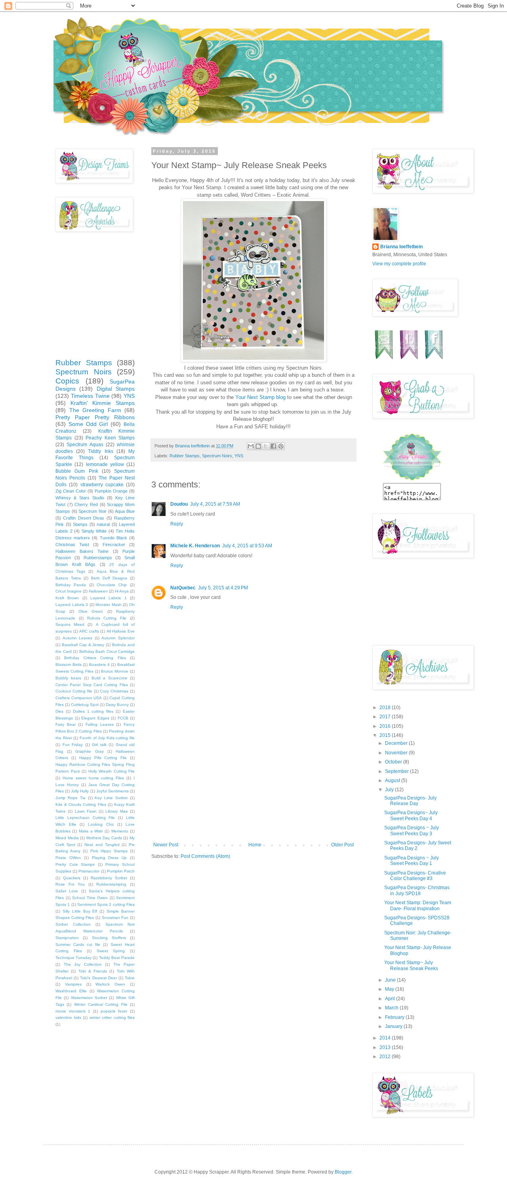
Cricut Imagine (68, 591)
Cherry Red (86, 504)
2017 (385, 716)
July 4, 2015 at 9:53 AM (247, 546)
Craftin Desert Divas (83, 518)
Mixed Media (67, 838)
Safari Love (66, 891)
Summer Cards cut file (77, 944)
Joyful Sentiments (112, 791)
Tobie (130, 978)
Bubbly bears (68, 678)
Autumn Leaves (78, 638)
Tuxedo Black (113, 537)
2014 (385, 1038)
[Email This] (251, 446)
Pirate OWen (68, 857)
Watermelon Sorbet (89, 997)
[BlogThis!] (258, 446)
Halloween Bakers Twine (82, 551)
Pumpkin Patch (121, 871)
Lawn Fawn (86, 811)
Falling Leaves (100, 724)
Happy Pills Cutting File (103, 758)
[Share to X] (266, 446)
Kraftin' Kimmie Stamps (103, 403)
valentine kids (68, 1017)
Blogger (343, 1172)
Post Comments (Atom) (205, 856)
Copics (67, 381)
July (390, 789)
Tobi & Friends (92, 971)
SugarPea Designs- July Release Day (410, 800)
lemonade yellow (105, 464)
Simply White (94, 531)
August (393, 780)
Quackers (71, 878)
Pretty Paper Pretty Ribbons (95, 417)
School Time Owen (90, 898)
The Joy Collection (83, 964)
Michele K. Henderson (195, 546)
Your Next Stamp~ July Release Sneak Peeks (411, 965)
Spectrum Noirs (217, 455)
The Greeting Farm (95, 410)
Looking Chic (101, 824)
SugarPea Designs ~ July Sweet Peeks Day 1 (411, 860)
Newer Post (165, 845)
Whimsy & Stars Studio (79, 497)
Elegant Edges (95, 718)
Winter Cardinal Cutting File (101, 1004)
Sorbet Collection (73, 924)
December (397, 743)
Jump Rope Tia (70, 798)
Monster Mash (108, 604)
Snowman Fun (115, 917)
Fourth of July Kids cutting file (107, 738)
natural (103, 524)
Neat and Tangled (101, 844)
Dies (59, 711)
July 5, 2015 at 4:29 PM (223, 588)
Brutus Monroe (114, 671)
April (390, 998)
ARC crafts (89, 631)
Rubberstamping (111, 884)
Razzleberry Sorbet (109, 878)
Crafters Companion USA (78, 698)
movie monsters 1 (72, 1011)
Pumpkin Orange (111, 491)
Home (254, 845)
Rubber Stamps (185, 455)
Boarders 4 (99, 664)
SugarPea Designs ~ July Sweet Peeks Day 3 (411, 830)
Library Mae (116, 811)
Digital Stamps (116, 388)
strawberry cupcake (102, 484)
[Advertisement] (253, 782)
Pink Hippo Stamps (109, 851)
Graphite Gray (89, 751)
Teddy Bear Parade (117, 957)
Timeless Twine (90, 396)
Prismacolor (88, 871)
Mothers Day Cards (104, 838)
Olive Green (90, 611)
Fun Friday (73, 744)
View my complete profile (399, 264)
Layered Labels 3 (71, 604)
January (394, 1026)
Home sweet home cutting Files (93, 778)
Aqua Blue (125, 511)
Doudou (179, 504)
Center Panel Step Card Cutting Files (91, 685)
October (394, 762)
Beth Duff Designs (109, 578)
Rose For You (70, 884)
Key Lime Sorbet (111, 798)
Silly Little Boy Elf (80, 911)
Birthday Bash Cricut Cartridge (107, 651)
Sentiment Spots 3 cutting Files (106, 904)
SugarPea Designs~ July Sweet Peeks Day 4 (411, 815)
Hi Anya (122, 591)
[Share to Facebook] (273, 446)
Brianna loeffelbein (401, 246)
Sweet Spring (111, 951)
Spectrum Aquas (85, 444)
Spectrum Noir (92, 511)
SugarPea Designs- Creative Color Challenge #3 (415, 875)
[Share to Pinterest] (281, 446)
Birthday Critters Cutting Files (95, 658)
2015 (385, 735)
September (397, 771)
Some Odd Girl (88, 424)
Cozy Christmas (114, 691)
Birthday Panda (70, 585)
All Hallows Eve (121, 631)
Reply (176, 524)
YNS (238, 455)
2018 (385, 707)
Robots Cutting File (107, 618)
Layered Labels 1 (108, 598)
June (391, 980)
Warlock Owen (110, 984)
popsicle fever (114, 1011)
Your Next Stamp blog (260, 397)
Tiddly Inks (100, 451)
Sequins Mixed (69, 624)
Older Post (342, 845)
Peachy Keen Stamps (110, 438)
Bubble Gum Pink (76, 471)
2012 (385, 1056)
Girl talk (99, 744)
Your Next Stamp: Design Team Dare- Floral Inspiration (417, 905)
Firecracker (114, 544)
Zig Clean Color (70, 491)
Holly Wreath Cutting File (111, 771)
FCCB (123, 718)
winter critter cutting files (112, 1017)
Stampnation (67, 938)
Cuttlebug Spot (85, 704)
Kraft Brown (67, 598)
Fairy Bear (65, 724)
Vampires (73, 984)
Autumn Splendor (118, 638)
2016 (385, 726)
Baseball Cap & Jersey (83, 644)
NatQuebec (183, 588)
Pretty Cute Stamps (75, 864)
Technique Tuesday (73, 957)
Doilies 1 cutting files (93, 711)
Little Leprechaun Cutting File (85, 817)
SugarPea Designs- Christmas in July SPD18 (417, 890)
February (395, 1017)
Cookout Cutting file (73, 691)
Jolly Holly (80, 791)
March (392, 1008)
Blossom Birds (68, 664)
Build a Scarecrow (109, 678)
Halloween (98, 591)
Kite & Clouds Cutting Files (80, 804)
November (397, 753)
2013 (385, 1047)
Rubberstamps (98, 557)
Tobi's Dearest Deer (98, 978)
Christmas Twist (72, 544)
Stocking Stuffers (109, 938)
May (390, 989)
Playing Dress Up (109, 857)
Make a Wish (91, 831)
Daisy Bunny (117, 704)
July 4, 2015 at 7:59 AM (215, 504)
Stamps (80, 524)
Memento (119, 831)
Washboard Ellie (71, 991)
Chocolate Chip (112, 585)
